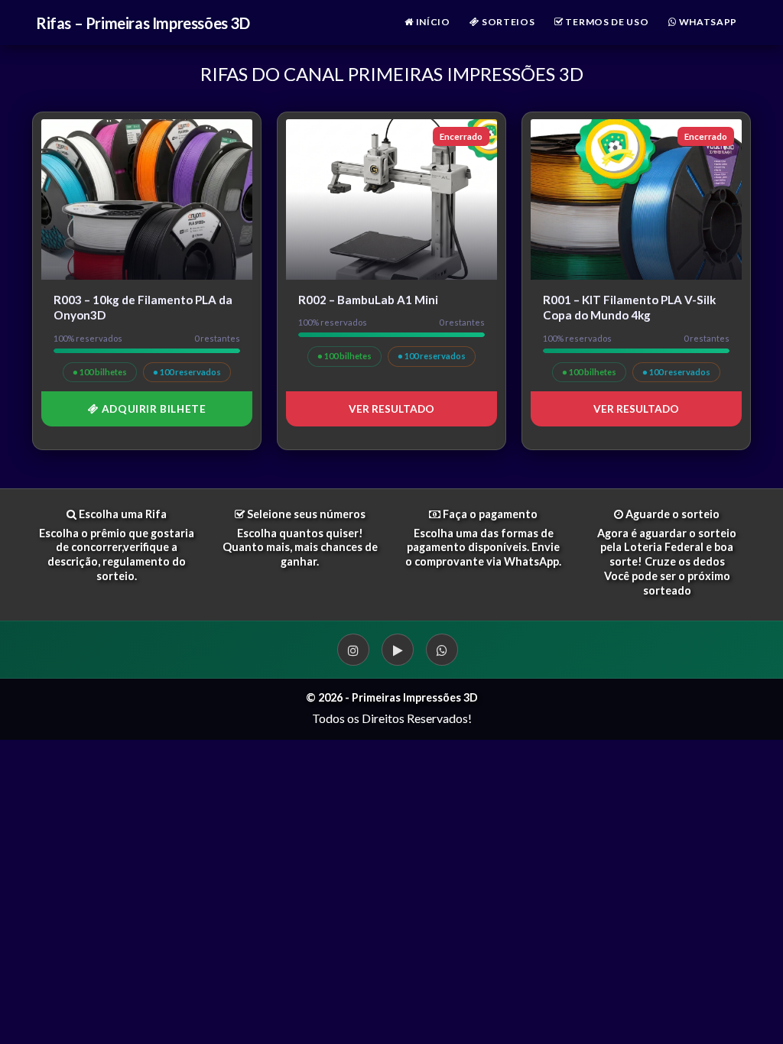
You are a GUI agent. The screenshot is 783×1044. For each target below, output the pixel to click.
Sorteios (506, 22)
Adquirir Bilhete (152, 409)
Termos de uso (606, 22)
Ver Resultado (391, 409)
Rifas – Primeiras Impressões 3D (143, 23)
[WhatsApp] (442, 650)
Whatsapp (707, 22)
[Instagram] (353, 650)
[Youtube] (398, 650)
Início (432, 22)
